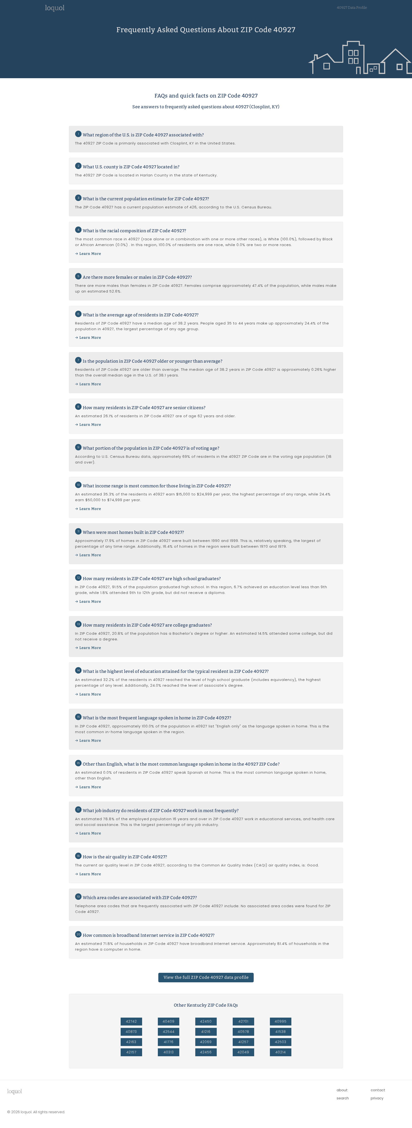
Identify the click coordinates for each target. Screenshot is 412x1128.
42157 (131, 1052)
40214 (280, 1052)
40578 (243, 1031)
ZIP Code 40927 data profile (206, 977)
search (343, 1098)
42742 (131, 1021)
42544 (169, 1031)
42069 (206, 1042)
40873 (131, 1031)
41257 (243, 1042)
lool (14, 1091)
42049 (243, 1052)
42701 (243, 1021)
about (342, 1089)
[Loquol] (55, 10)
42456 (206, 1052)
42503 (280, 1042)
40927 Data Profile (352, 7)
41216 (206, 1031)
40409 (169, 1021)
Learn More (90, 254)
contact (378, 1089)
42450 (206, 1021)
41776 (169, 1042)
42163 (131, 1042)
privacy (377, 1098)
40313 (169, 1052)
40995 (281, 1021)
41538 (280, 1031)
